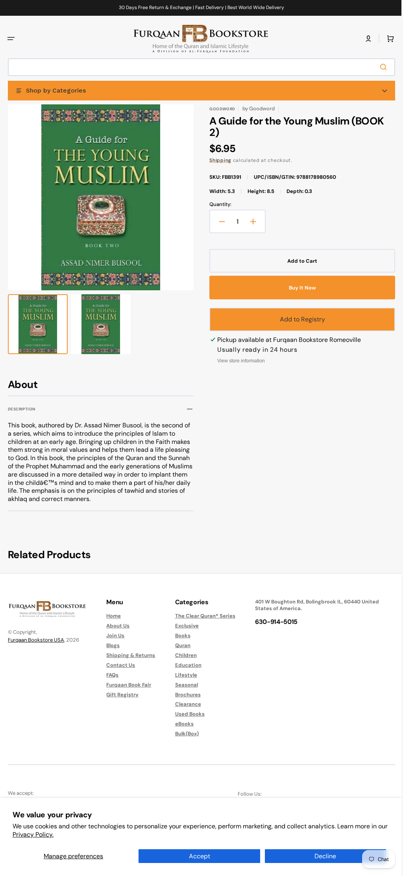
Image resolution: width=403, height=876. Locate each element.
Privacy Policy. (33, 834)
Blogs (111, 645)
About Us (116, 625)
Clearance (184, 704)
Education (184, 665)
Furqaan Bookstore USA (36, 640)
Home (111, 616)
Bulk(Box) (183, 733)
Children (182, 655)
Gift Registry (120, 694)
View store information (238, 361)
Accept (199, 856)
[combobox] (198, 67)
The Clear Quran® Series (201, 616)
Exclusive (183, 625)
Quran (179, 645)
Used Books (186, 714)
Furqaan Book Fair (126, 684)
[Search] (379, 67)
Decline (325, 856)
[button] (11, 38)
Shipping (218, 160)
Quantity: (218, 204)
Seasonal (182, 684)
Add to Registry (298, 319)
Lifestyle (182, 675)
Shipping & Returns (128, 655)
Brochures (184, 694)
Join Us (113, 635)
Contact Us (118, 665)
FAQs (110, 675)
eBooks (180, 723)
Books (179, 635)
